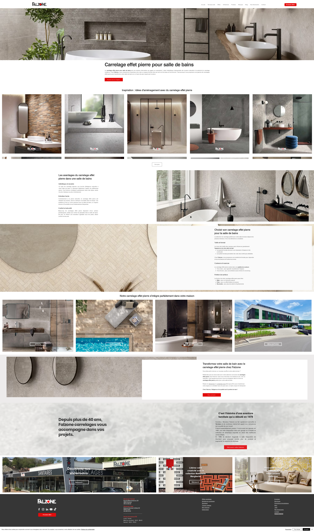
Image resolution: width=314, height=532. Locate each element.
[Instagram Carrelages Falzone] (43, 509)
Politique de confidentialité (88, 529)
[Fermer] (312, 529)
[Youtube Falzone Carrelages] (51, 509)
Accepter (306, 529)
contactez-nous (221, 384)
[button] (233, 4)
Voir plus (157, 164)
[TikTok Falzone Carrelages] (55, 509)
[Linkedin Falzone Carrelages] (47, 509)
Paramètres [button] (288, 529)
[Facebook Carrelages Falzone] (39, 509)
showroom (212, 384)
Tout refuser (297, 529)
